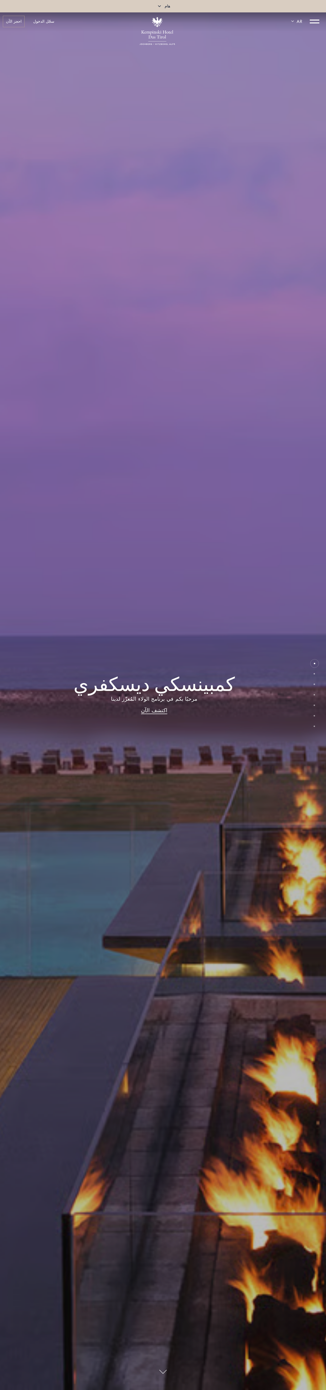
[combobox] (296, 21)
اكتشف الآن (154, 710)
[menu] (314, 21)
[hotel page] (157, 21)
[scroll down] (163, 1373)
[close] (159, 6)
